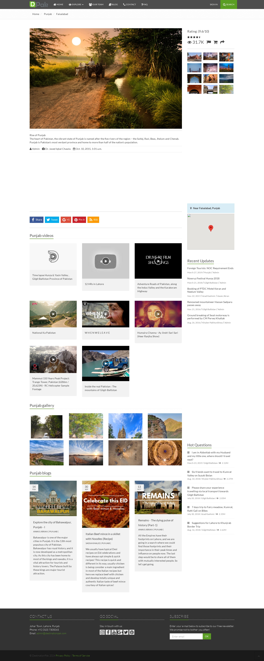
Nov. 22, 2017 (193, 296)
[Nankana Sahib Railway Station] (194, 89)
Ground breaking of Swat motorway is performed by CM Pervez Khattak (208, 317)
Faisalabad (62, 13)
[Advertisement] (106, 183)
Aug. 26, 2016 (193, 322)
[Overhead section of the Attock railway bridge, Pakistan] (210, 89)
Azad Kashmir (208, 296)
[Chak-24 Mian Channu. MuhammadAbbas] (47, 425)
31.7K (198, 42)
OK (207, 636)
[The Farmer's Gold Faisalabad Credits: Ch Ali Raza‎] (125, 452)
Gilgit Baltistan (211, 282)
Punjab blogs (40, 472)
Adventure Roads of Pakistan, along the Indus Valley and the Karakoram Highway (157, 287)
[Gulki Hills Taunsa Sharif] (47, 452)
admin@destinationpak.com (51, 633)
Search (230, 4)
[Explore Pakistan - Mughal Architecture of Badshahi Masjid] (210, 67)
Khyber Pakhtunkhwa (212, 322)
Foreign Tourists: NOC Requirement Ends (210, 268)
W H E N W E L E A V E (97, 332)
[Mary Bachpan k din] (210, 78)
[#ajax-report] (209, 42)
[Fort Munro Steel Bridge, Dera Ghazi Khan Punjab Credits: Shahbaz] (165, 425)
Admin (216, 272)
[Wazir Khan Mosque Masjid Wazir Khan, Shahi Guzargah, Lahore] (210, 56)
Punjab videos (42, 235)
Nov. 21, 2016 (193, 309)
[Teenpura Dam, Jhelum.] (86, 452)
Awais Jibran (40, 531)
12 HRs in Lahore (94, 283)
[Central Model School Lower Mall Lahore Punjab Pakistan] (194, 56)
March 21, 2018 (194, 282)
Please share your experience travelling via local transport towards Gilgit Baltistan (207, 491)
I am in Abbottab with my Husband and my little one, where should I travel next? (208, 456)
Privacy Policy (63, 655)
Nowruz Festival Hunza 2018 (203, 278)
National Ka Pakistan (44, 332)
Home (35, 13)
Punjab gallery (42, 405)
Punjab (48, 13)
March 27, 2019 (194, 272)
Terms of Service (81, 655)
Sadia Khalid (93, 543)
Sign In (214, 4)
